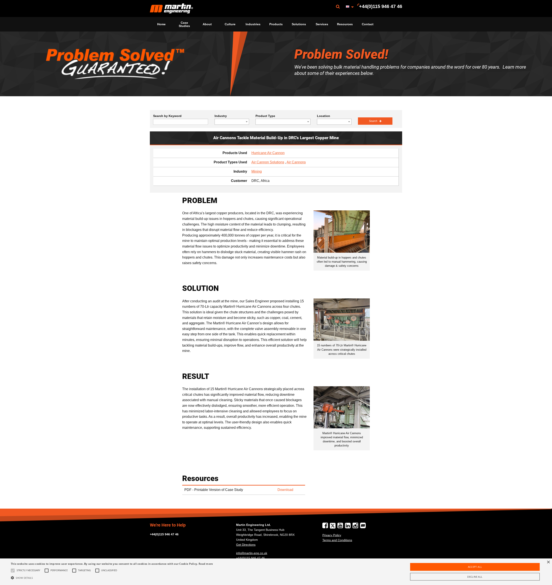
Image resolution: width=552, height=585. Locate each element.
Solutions (299, 24)
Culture (230, 24)
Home (161, 24)
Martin (171, 8)
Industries (253, 24)
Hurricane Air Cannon (268, 153)
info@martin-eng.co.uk (251, 553)
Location (323, 116)
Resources (345, 24)
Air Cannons (296, 162)
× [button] (548, 562)
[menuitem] (171, 8)
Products (276, 24)
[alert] (276, 571)
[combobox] (232, 122)
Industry (221, 116)
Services (322, 24)
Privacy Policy (331, 535)
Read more (206, 564)
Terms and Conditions (337, 540)
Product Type (265, 116)
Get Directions (246, 544)
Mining (256, 171)
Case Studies (184, 24)
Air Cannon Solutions (267, 162)
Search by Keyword (167, 116)
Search (373, 121)
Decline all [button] (474, 576)
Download (285, 490)
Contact (367, 24)
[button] (112, 578)
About (207, 24)
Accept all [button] (475, 566)
